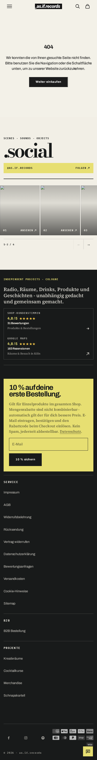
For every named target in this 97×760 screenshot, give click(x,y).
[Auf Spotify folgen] (43, 738)
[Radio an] (93, 751)
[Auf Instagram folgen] (26, 738)
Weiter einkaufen (48, 81)
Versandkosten (14, 578)
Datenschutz (70, 431)
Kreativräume (13, 658)
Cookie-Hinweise (16, 591)
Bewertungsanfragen (18, 566)
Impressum (11, 492)
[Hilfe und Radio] (88, 751)
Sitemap (9, 603)
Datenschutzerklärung (19, 554)
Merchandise (13, 683)
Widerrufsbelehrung (17, 517)
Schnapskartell (14, 695)
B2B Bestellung (14, 631)
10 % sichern (25, 459)
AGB (7, 505)
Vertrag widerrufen (17, 542)
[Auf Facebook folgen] (9, 738)
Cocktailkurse (13, 671)
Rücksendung (13, 529)
